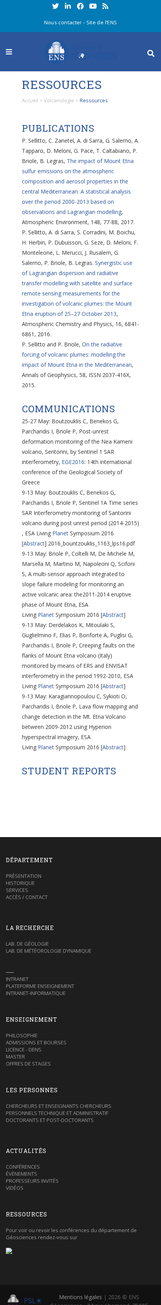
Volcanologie (59, 100)
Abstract (34, 543)
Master (15, 1056)
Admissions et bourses (36, 1042)
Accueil (30, 100)
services (17, 890)
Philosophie (22, 1035)
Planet (60, 533)
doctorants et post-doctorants (50, 1120)
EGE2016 (73, 462)
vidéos (14, 1187)
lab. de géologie (27, 943)
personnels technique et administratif (57, 1112)
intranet (17, 978)
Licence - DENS (23, 1049)
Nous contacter (63, 22)
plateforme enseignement (40, 986)
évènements (21, 1173)
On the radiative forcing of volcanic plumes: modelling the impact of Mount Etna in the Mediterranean (77, 354)
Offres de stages (28, 1063)
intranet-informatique (36, 993)
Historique (20, 882)
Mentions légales (80, 1297)
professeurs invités (32, 1180)
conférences (23, 1166)
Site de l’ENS (101, 22)
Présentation (23, 875)
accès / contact (27, 897)
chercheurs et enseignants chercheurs (58, 1105)
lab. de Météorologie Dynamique (48, 950)
